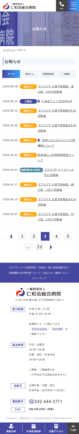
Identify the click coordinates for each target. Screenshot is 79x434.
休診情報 (57, 328)
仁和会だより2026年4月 (57, 101)
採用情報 (30, 267)
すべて (11, 74)
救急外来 (11, 431)
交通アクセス (56, 431)
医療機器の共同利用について (24, 273)
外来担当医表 (33, 431)
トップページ (9, 50)
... (28, 246)
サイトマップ (39, 278)
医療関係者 (48, 74)
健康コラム (61, 273)
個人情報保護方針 (57, 267)
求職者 (66, 74)
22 (39, 246)
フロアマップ (16, 267)
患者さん (29, 74)
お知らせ (48, 273)
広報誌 (41, 267)
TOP (73, 430)
